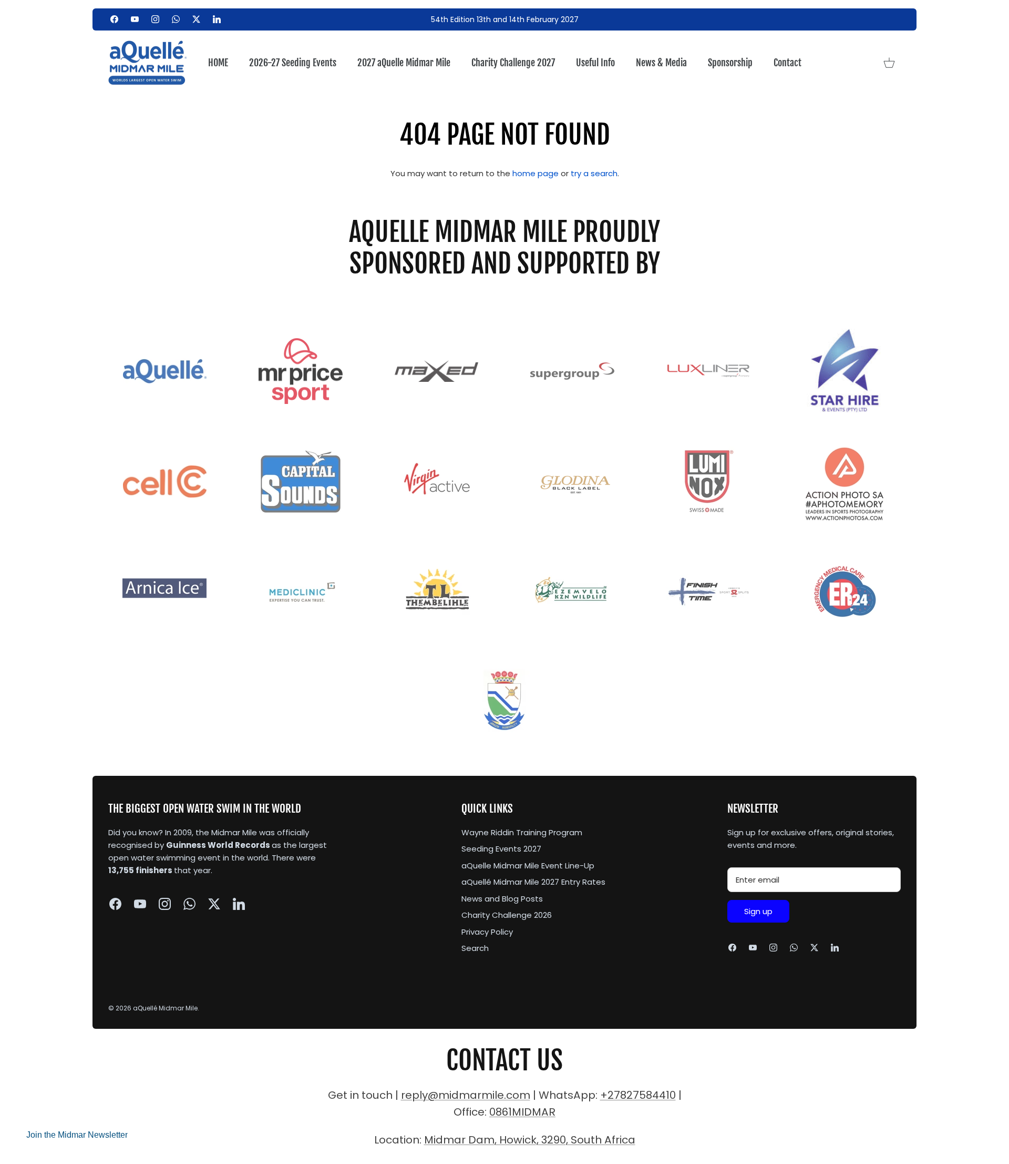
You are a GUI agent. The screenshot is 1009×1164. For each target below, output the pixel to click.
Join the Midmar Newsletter (77, 1134)
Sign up (758, 911)
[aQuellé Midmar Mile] (147, 63)
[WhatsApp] (176, 19)
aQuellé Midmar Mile (165, 1008)
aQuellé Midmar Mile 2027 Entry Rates (533, 881)
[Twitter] (196, 19)
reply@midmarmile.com (465, 1095)
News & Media (661, 62)
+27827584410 (638, 1095)
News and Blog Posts (502, 898)
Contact (787, 62)
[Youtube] (135, 19)
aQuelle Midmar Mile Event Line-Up (527, 865)
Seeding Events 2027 (501, 848)
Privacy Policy (487, 931)
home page (535, 173)
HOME (218, 62)
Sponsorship (730, 62)
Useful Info (595, 62)
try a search (594, 173)
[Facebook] (114, 19)
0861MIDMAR (522, 1112)
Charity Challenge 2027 (513, 62)
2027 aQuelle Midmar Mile (403, 62)
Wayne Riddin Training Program (521, 832)
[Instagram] (155, 19)
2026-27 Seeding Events (292, 62)
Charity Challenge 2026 (506, 914)
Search (475, 948)
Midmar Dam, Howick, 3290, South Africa (529, 1139)
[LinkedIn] (217, 19)
